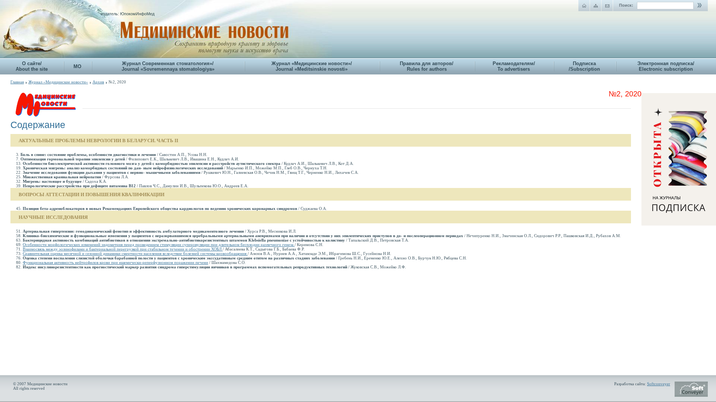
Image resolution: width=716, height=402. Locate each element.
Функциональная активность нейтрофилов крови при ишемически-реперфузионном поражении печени (115, 262)
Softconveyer (658, 384)
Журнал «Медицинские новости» (58, 82)
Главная (17, 82)
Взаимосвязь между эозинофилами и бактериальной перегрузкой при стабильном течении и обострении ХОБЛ (123, 249)
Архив (98, 82)
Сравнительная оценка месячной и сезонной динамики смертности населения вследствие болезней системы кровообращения (135, 253)
